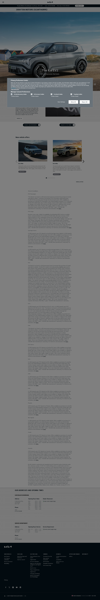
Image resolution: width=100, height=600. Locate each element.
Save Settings (61, 101)
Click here (13, 88)
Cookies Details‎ (15, 96)
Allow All (73, 102)
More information (15, 89)
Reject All (84, 102)
